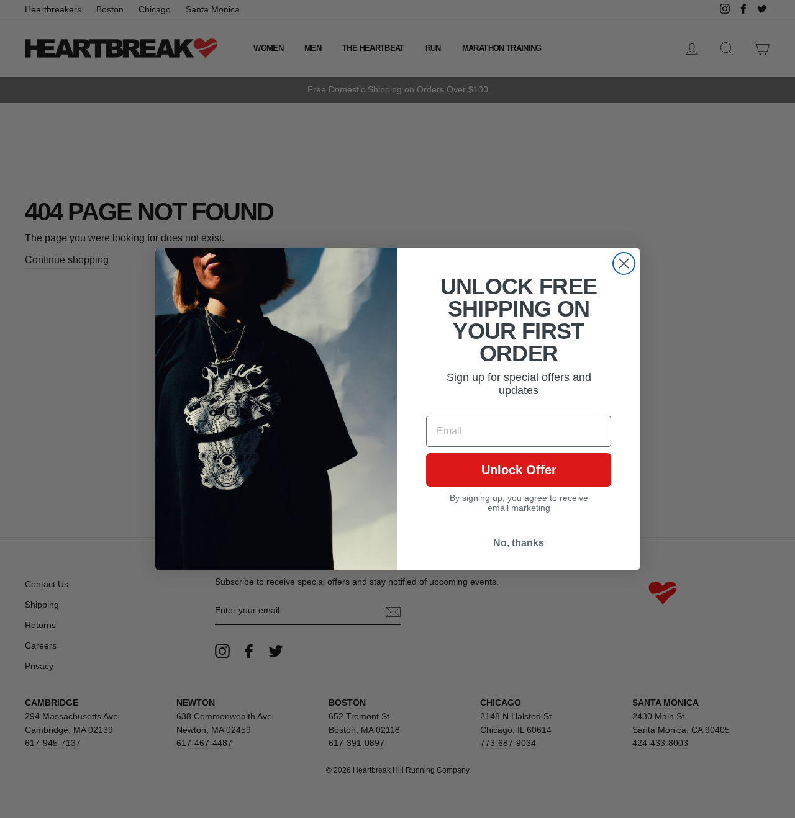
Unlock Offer (518, 470)
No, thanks (518, 542)
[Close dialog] (624, 263)
